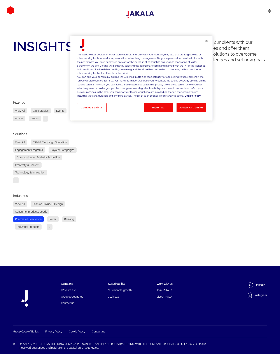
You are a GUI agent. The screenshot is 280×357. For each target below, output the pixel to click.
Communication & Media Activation (38, 157)
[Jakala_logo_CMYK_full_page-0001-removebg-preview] (140, 14)
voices (35, 118)
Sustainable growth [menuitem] (120, 290)
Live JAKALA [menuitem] (164, 296)
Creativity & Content (27, 165)
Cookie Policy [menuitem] (77, 331)
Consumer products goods (31, 211)
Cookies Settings (92, 107)
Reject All (158, 107)
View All (20, 110)
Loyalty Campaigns (62, 150)
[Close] (206, 41)
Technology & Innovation (30, 172)
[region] (141, 78)
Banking (69, 219)
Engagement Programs (29, 150)
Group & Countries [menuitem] (72, 296)
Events (60, 110)
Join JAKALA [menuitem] (164, 290)
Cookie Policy (193, 95)
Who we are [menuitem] (68, 290)
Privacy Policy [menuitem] (53, 331)
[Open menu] (10, 10)
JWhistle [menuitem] (113, 296)
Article (19, 118)
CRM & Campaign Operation (50, 142)
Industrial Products (28, 226)
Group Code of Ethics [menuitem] (26, 331)
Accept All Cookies (191, 107)
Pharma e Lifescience (28, 219)
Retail (52, 219)
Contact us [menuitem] (67, 303)
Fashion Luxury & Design (48, 204)
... (45, 118)
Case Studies (41, 110)
